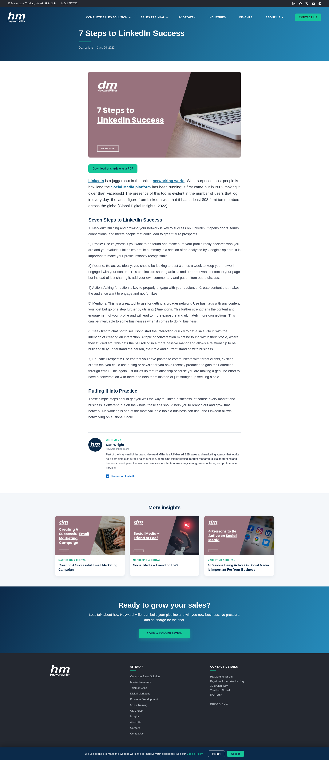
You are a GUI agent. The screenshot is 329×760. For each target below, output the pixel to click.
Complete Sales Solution (145, 676)
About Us (135, 722)
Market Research (140, 682)
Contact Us (308, 17)
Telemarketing (138, 687)
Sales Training (138, 704)
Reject (216, 753)
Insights (245, 17)
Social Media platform (131, 187)
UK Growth (187, 17)
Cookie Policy (195, 753)
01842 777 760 (69, 3)
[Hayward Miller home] (60, 670)
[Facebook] (300, 3)
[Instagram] (319, 3)
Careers (135, 727)
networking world (168, 181)
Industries (217, 17)
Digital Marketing (140, 693)
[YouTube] (313, 3)
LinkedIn (96, 181)
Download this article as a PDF (113, 168)
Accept (235, 753)
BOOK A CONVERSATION (164, 633)
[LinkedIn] (293, 3)
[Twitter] (306, 3)
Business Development (144, 699)
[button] (110, 17)
